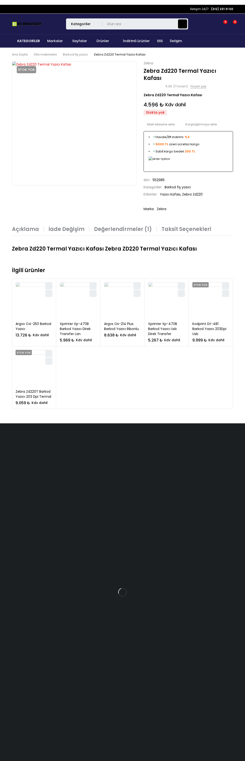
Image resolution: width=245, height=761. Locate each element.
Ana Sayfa (20, 54)
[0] (231, 24)
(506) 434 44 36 (14, 458)
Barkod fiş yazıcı (75, 54)
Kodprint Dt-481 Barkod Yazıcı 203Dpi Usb (209, 328)
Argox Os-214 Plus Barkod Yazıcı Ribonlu (121, 326)
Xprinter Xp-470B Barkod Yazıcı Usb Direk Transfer (162, 328)
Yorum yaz (198, 86)
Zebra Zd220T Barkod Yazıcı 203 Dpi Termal (33, 394)
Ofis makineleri (45, 54)
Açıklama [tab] (25, 229)
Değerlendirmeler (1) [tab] (123, 229)
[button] (48, 293)
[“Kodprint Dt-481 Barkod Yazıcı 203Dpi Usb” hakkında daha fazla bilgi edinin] (225, 293)
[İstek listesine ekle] (159, 124)
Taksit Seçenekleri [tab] (186, 229)
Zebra (148, 63)
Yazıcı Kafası (170, 194)
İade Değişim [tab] (66, 229)
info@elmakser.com (20, 448)
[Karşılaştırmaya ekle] (199, 124)
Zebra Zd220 (192, 194)
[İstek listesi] (222, 24)
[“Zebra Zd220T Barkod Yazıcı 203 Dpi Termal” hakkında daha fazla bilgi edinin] (48, 361)
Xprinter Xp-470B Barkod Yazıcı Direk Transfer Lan (75, 328)
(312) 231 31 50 (11, 468)
